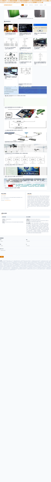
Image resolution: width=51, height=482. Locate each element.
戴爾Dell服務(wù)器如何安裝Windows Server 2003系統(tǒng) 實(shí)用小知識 (15, 95)
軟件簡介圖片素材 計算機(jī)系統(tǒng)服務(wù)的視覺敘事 (12, 187)
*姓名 (0, 239)
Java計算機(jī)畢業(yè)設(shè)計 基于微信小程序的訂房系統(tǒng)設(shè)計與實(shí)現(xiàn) (25, 48)
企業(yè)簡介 (29, 193)
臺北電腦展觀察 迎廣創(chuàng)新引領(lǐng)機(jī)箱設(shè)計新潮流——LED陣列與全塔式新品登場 (11, 77)
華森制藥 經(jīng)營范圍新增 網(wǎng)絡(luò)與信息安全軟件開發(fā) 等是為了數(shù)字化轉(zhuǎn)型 (25, 34)
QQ (26, 244)
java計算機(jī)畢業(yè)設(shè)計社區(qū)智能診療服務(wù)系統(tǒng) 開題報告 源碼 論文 (16, 153)
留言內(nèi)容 (1, 248)
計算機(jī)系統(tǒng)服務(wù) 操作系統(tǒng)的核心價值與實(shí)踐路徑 (14, 118)
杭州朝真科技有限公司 (8, 4)
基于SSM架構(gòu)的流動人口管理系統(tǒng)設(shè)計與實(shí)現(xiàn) (14, 164)
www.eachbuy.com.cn (8, 200)
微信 (0, 244)
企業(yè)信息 (4, 213)
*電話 (26, 239)
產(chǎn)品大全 (7, 21)
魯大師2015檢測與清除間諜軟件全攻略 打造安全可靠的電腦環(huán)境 (14, 107)
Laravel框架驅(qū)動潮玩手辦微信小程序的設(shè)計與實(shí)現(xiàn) (14, 130)
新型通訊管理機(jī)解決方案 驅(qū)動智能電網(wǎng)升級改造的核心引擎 (14, 141)
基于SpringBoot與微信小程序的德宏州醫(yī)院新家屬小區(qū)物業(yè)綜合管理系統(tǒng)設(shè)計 (40, 63)
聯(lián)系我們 (3, 193)
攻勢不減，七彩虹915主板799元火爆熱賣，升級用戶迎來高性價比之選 (14, 176)
